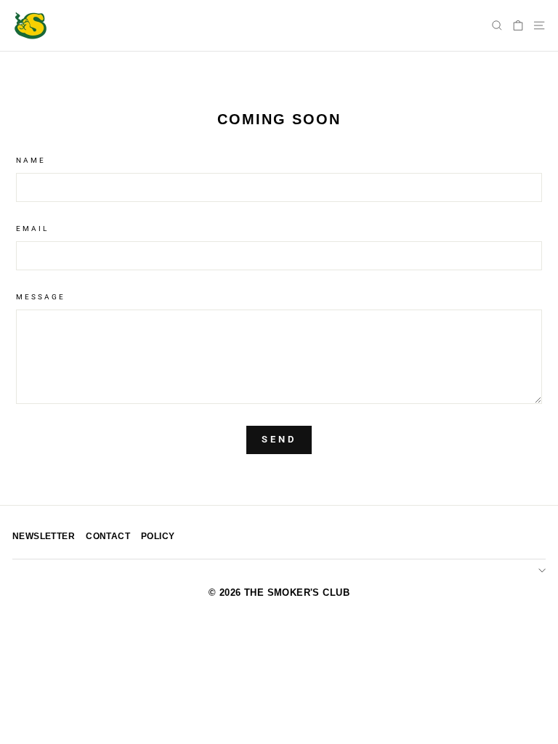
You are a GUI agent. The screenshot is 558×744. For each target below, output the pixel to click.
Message (40, 297)
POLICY (157, 536)
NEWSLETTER (43, 536)
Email (32, 228)
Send (279, 439)
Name (31, 160)
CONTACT (108, 536)
